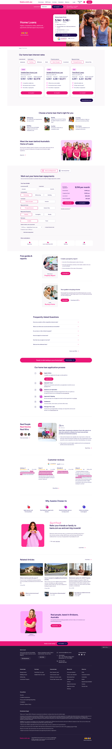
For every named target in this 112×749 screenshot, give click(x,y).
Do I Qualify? (65, 35)
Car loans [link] (36, 669)
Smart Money (53, 410)
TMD (76, 726)
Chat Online (42, 657)
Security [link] (22, 695)
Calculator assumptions (65, 208)
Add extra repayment (28, 232)
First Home (79, 126)
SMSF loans (48, 2)
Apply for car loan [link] (71, 686)
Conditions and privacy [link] (25, 697)
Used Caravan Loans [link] (54, 674)
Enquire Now (55, 625)
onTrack (46, 386)
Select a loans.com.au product (28, 224)
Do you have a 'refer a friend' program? (42, 331)
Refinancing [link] (22, 677)
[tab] (49, 170)
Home (20, 48)
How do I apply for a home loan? (40, 335)
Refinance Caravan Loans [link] (55, 677)
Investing (78, 118)
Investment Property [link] (24, 679)
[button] (69, 198)
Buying (53, 117)
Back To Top (105, 647)
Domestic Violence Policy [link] (25, 704)
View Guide (65, 300)
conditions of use (69, 726)
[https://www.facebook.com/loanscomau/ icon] (79, 654)
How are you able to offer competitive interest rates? (45, 322)
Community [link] (84, 677)
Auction (53, 126)
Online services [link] (70, 679)
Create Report (65, 273)
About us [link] (84, 669)
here (55, 737)
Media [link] (83, 679)
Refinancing (30, 118)
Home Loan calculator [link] (72, 674)
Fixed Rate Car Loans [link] (39, 672)
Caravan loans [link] (53, 669)
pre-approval (66, 393)
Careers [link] (83, 684)
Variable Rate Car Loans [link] (39, 674)
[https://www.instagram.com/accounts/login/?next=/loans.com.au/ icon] (84, 654)
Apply (89, 2)
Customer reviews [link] (86, 674)
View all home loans (86, 100)
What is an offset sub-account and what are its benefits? (46, 326)
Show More (55, 488)
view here (58, 541)
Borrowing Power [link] (71, 677)
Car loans (54, 2)
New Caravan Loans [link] (54, 672)
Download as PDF (75, 300)
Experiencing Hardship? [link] (87, 681)
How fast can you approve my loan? (41, 340)
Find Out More (69, 360)
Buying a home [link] (23, 672)
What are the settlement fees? (40, 344)
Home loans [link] (23, 669)
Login (74, 2)
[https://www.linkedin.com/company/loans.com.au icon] (81, 654)
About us (67, 2)
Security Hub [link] (84, 686)
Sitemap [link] (69, 688)
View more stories (24, 437)
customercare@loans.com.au (65, 652)
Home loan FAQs (73, 351)
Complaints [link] (22, 702)
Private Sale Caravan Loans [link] (56, 679)
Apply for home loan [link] (71, 684)
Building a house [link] (23, 674)
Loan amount (22, 59)
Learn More (81, 547)
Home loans (41, 2)
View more (87, 559)
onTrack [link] (69, 681)
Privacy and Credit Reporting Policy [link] (27, 699)
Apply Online (49, 379)
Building (29, 126)
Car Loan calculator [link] (71, 672)
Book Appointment (25, 658)
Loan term (41, 186)
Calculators (61, 2)
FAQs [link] (83, 672)
